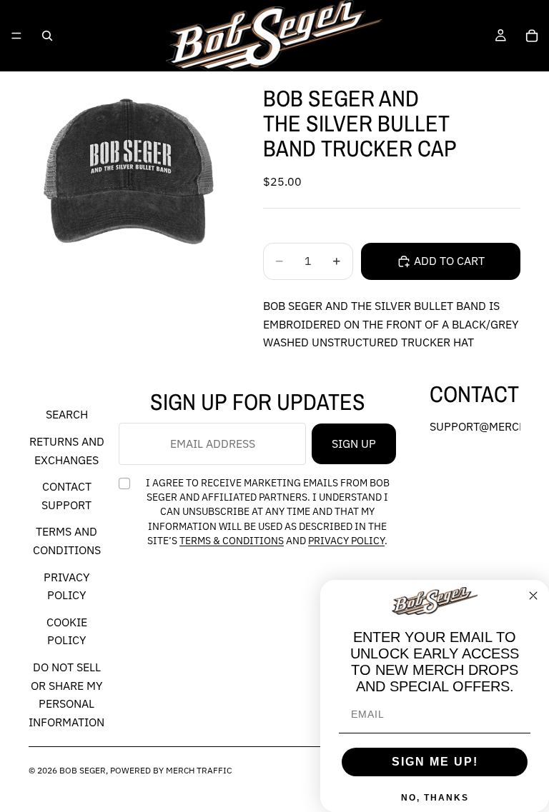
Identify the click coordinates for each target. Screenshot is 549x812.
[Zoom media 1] (129, 171)
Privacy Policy (346, 540)
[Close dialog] (533, 595)
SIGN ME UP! (435, 762)
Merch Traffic (199, 770)
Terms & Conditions (231, 540)
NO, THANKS (435, 798)
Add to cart (449, 261)
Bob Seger (82, 770)
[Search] (47, 35)
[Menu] (16, 35)
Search (67, 414)
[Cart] (532, 35)
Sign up (354, 443)
